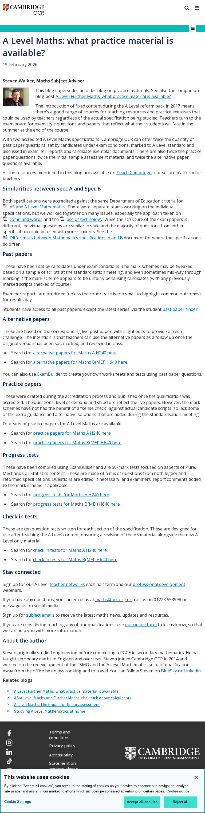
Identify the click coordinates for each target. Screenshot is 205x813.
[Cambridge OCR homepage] (23, 10)
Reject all (180, 802)
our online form (141, 625)
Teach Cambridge (134, 173)
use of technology (84, 219)
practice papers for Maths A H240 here (72, 433)
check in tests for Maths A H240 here (70, 550)
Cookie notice (178, 791)
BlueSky (169, 671)
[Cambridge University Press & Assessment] (162, 752)
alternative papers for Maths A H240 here (75, 353)
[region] (102, 791)
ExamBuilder (49, 374)
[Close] (196, 777)
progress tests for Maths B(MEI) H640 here (76, 504)
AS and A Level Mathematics (37, 207)
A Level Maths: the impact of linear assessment (57, 704)
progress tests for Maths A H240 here (71, 495)
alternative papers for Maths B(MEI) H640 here (80, 362)
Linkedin (192, 671)
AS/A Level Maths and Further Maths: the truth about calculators (72, 698)
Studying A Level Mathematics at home (49, 711)
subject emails (40, 615)
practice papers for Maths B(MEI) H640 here (77, 443)
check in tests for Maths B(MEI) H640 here (75, 559)
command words (26, 219)
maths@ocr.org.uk (113, 599)
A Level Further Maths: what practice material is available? (113, 96)
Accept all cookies (142, 802)
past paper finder (180, 309)
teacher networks (67, 584)
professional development (159, 584)
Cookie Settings (17, 802)
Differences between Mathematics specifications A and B (66, 238)
